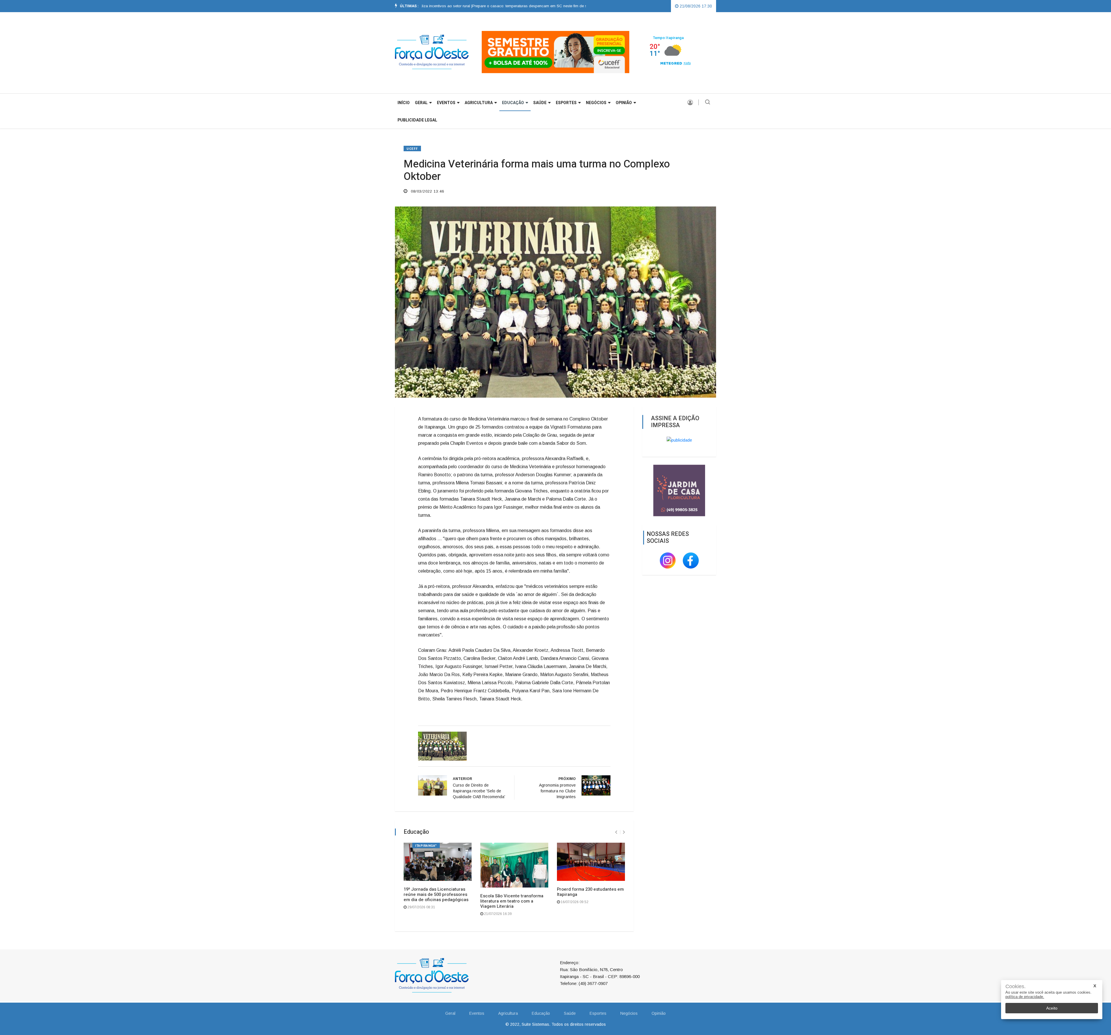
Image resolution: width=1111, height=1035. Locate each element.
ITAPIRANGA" (426, 845)
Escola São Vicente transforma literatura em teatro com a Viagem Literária (511, 901)
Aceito (1051, 1008)
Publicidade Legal (417, 120)
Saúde (540, 103)
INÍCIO (404, 103)
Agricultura (479, 103)
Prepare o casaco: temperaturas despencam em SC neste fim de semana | (499, 6)
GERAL (421, 103)
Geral (450, 1013)
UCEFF (412, 148)
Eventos (446, 103)
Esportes (566, 103)
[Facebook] (691, 560)
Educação (513, 103)
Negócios (596, 103)
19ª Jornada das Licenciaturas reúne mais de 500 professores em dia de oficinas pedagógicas (436, 894)
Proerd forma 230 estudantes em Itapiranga (590, 892)
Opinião (624, 103)
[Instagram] (668, 560)
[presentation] (616, 832)
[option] (499, 6)
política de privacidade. (1024, 997)
